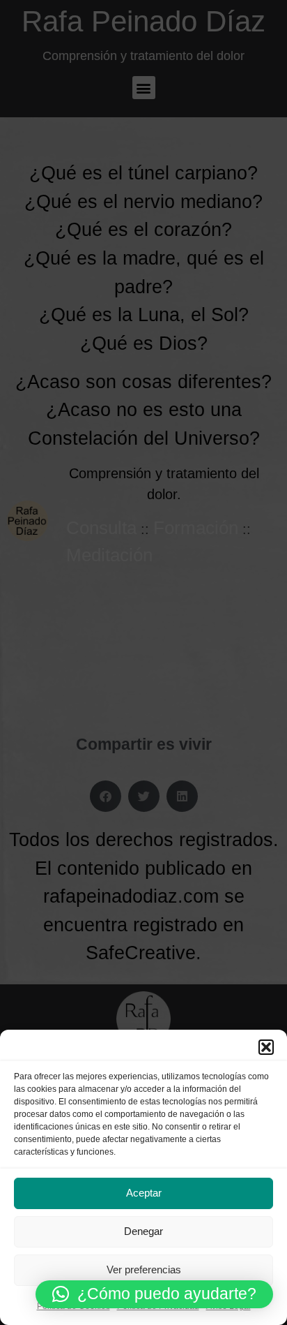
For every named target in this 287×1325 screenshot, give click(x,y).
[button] (266, 1047)
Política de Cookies (73, 1306)
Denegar (143, 1231)
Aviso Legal (228, 1306)
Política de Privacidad (158, 1306)
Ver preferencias (144, 1269)
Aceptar (144, 1193)
